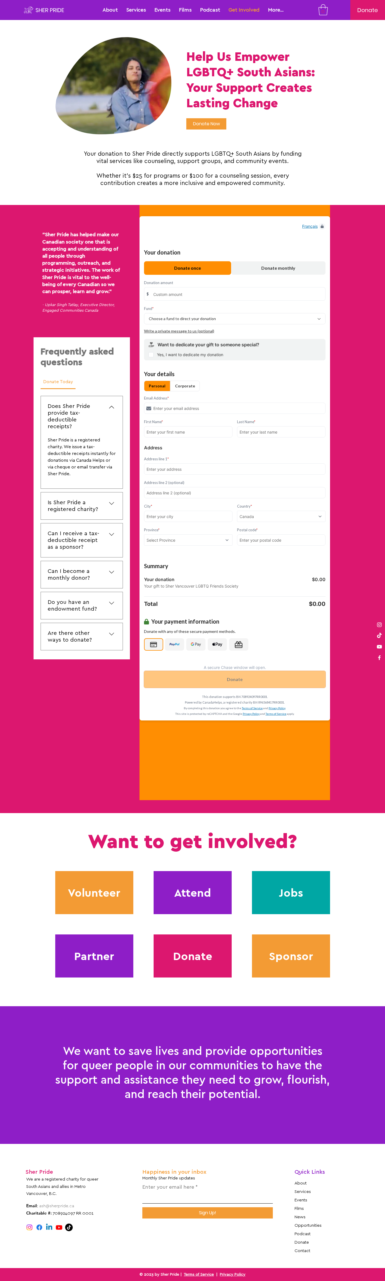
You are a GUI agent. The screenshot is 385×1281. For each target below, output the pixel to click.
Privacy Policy (232, 1274)
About (301, 1183)
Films (299, 1208)
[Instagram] (379, 625)
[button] (323, 9)
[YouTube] (379, 647)
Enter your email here (168, 1187)
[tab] (58, 381)
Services (303, 1192)
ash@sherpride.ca (56, 1206)
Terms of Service (199, 1274)
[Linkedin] (49, 1227)
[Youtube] (59, 1227)
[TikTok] (69, 1227)
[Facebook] (379, 658)
